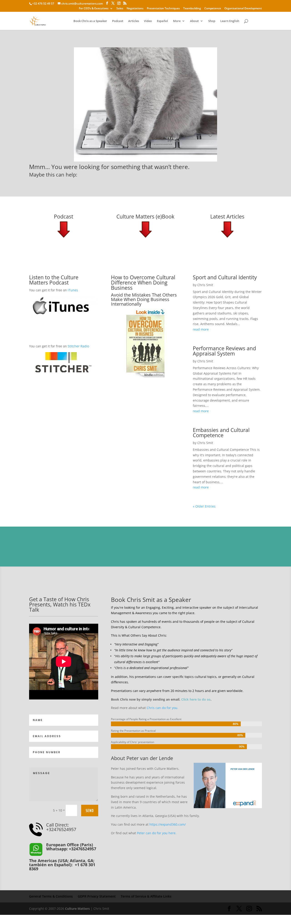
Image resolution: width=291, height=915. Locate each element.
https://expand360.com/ (167, 824)
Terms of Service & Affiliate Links (146, 896)
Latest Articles (227, 216)
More (177, 21)
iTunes (73, 290)
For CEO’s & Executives (93, 8)
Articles (133, 21)
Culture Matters (77, 908)
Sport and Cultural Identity (225, 277)
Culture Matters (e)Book (145, 216)
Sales (119, 8)
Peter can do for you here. (156, 833)
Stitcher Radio (78, 346)
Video (148, 21)
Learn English (229, 21)
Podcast (117, 21)
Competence (212, 8)
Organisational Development (243, 8)
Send (90, 810)
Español (162, 21)
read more (201, 329)
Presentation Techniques (163, 8)
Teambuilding (192, 8)
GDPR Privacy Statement (97, 896)
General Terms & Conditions (51, 896)
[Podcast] (63, 229)
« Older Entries (204, 506)
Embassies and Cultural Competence (221, 432)
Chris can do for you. (162, 708)
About (194, 21)
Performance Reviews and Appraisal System (224, 351)
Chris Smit (205, 285)
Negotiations (135, 8)
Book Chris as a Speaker (90, 21)
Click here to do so (196, 699)
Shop (211, 21)
